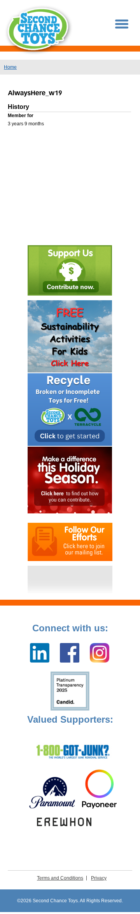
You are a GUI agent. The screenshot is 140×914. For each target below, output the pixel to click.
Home (10, 67)
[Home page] (39, 30)
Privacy (99, 878)
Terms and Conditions (60, 878)
